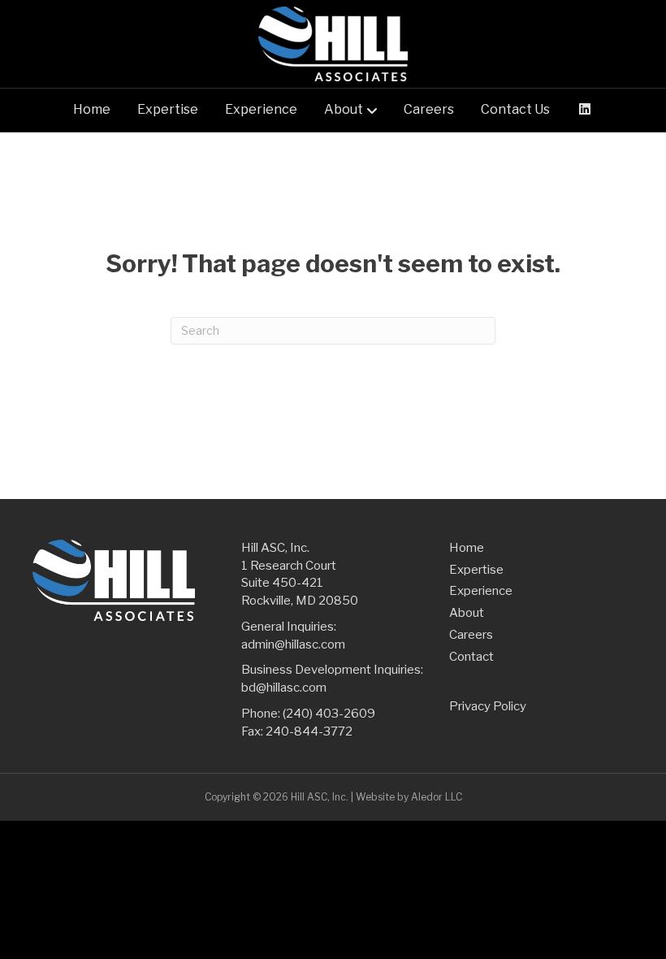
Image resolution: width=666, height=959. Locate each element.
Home (91, 109)
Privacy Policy (487, 706)
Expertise (167, 109)
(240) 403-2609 (329, 713)
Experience (261, 109)
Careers (429, 109)
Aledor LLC (436, 797)
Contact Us (515, 109)
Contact (471, 656)
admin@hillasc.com (293, 644)
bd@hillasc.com (284, 687)
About (343, 109)
